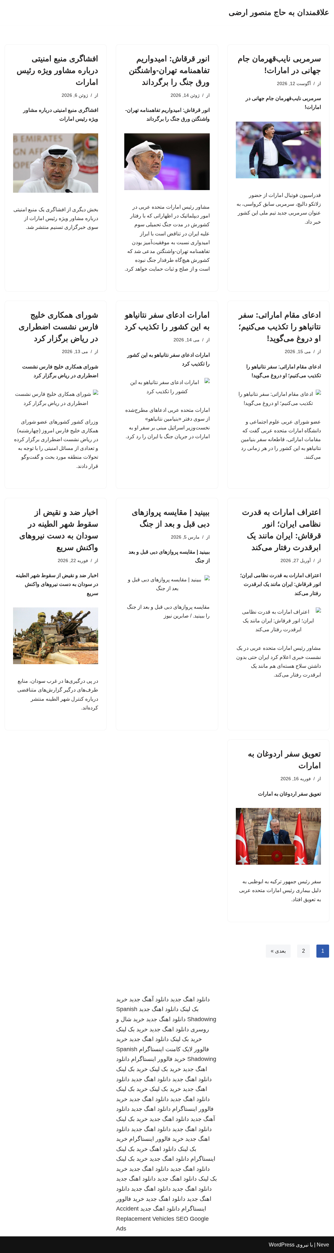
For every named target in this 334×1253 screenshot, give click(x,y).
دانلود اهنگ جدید (190, 999)
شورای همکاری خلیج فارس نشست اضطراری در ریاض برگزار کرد (58, 326)
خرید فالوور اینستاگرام (158, 1059)
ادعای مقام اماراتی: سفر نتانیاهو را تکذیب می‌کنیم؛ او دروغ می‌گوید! (279, 326)
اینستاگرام (202, 1159)
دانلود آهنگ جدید (149, 999)
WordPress (282, 1244)
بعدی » (278, 951)
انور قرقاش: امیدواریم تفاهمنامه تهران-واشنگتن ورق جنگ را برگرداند (169, 70)
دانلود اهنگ (162, 1149)
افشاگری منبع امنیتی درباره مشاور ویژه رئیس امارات (57, 70)
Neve (323, 1244)
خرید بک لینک (132, 1029)
